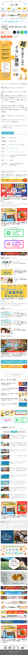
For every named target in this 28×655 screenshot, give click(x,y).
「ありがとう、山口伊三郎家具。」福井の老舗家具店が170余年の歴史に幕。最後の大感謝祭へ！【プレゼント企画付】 (14, 224)
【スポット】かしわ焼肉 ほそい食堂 (18, 455)
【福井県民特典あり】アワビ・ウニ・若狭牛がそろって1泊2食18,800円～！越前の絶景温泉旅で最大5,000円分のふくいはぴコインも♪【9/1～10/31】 (14, 355)
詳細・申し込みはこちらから (16, 151)
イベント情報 (7, 132)
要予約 (3, 36)
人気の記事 (13, 11)
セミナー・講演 (5, 38)
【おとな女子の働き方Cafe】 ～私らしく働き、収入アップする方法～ (20, 315)
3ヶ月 (22, 431)
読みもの (23, 11)
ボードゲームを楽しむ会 (19, 263)
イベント (8, 11)
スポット (2, 11)
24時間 (6, 431)
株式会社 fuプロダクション (15, 651)
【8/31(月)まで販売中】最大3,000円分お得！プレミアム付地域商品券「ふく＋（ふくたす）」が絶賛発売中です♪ (14, 199)
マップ (20, 132)
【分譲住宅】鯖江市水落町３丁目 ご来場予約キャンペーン (20, 273)
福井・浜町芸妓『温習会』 (20, 330)
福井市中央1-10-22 (14, 148)
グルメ (18, 11)
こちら (23, 171)
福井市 (16, 36)
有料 (9, 36)
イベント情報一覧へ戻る (15, 374)
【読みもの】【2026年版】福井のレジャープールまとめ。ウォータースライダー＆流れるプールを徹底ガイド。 (18, 483)
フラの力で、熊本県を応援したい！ (20, 280)
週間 (14, 431)
